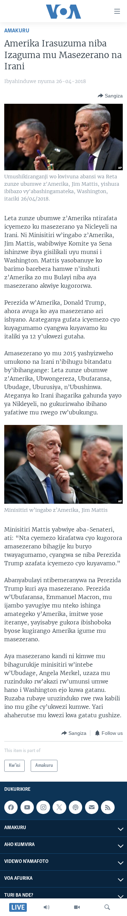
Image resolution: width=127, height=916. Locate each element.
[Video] (76, 907)
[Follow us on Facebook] (11, 807)
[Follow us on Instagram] (43, 807)
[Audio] (46, 907)
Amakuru (16, 31)
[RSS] (107, 807)
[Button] (110, 95)
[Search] (107, 907)
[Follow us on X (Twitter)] (59, 807)
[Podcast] (75, 807)
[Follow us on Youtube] (27, 807)
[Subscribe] (91, 807)
